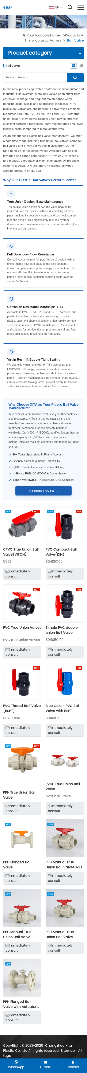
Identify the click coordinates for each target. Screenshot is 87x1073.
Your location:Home (43, 35)
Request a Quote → (43, 490)
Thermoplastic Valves (42, 40)
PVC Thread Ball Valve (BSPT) (22, 708)
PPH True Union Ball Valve (19, 795)
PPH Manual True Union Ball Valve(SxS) (64, 865)
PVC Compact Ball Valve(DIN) (61, 552)
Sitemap (68, 1050)
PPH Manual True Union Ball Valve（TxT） (60, 934)
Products (72, 35)
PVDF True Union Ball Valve (63, 787)
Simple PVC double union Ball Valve (62, 630)
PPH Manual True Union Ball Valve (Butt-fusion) (17, 934)
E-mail (45, 1067)
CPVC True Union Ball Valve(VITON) (21, 552)
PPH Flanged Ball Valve (17, 865)
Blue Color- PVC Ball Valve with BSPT (63, 708)
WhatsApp (16, 1067)
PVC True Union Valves (22, 627)
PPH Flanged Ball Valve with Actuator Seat (20, 1004)
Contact (73, 1067)
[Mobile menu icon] (80, 7)
